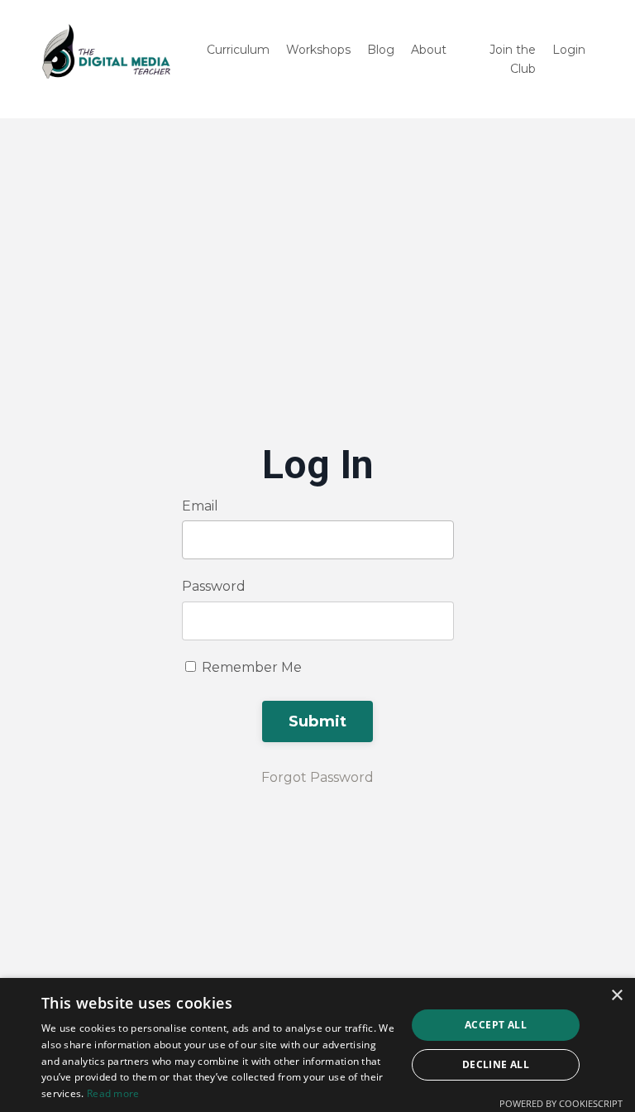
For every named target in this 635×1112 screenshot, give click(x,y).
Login (568, 49)
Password (214, 586)
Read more (113, 1093)
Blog (380, 49)
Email (200, 506)
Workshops (318, 49)
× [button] (616, 996)
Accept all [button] (496, 1025)
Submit (318, 721)
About (428, 49)
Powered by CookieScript (561, 1103)
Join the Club (512, 58)
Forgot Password (317, 777)
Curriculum (238, 49)
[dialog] (317, 1045)
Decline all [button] (495, 1064)
